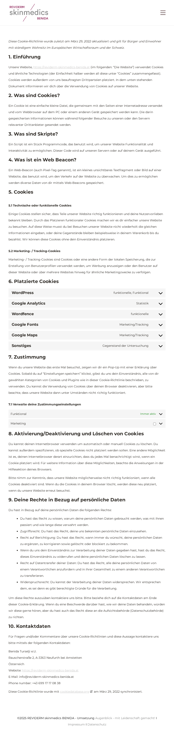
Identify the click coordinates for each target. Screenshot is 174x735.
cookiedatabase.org (74, 691)
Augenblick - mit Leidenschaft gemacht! (125, 718)
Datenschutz (96, 724)
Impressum (76, 724)
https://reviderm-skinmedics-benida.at (61, 67)
